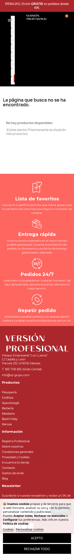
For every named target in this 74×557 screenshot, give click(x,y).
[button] (19, 49)
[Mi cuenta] (55, 18)
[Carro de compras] (65, 18)
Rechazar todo (37, 549)
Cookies (8, 529)
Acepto (37, 538)
